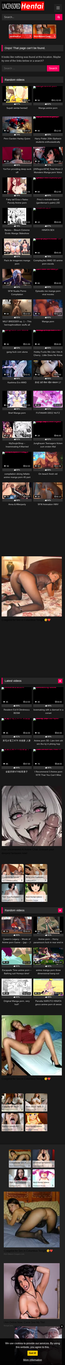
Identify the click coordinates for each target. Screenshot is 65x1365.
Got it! (32, 1353)
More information (32, 1360)
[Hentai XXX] (27, 7)
